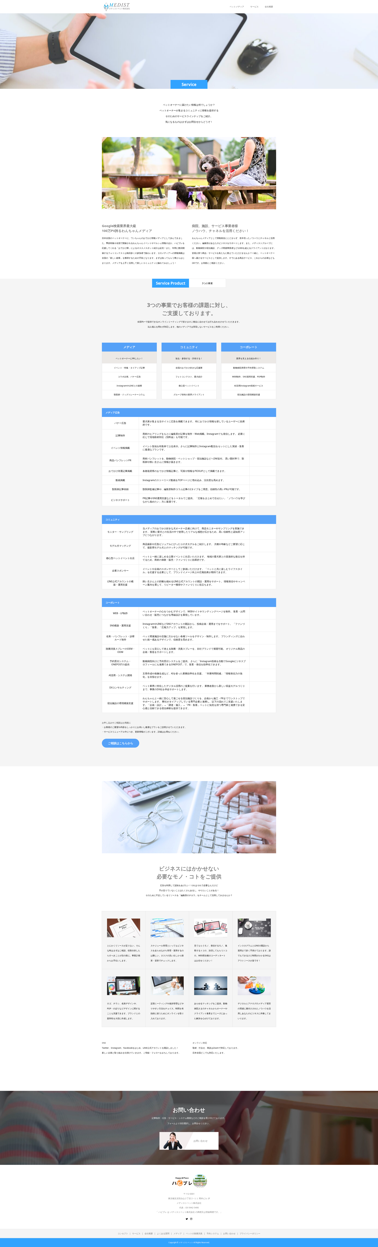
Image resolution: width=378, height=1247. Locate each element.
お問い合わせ (229, 1233)
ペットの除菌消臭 (194, 1233)
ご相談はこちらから (120, 743)
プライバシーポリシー (250, 1233)
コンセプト (123, 1233)
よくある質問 (163, 1233)
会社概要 (149, 1233)
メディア (177, 1233)
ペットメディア (237, 6)
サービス (136, 1233)
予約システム (213, 1233)
